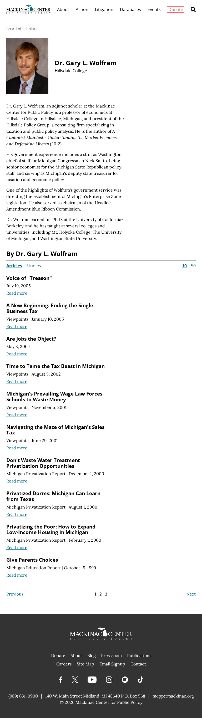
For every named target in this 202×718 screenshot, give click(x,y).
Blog (91, 655)
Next (191, 594)
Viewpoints (17, 319)
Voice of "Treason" (29, 277)
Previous (14, 594)
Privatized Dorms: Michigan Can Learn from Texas (53, 496)
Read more (16, 293)
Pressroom (111, 655)
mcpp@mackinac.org (173, 696)
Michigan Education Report (33, 567)
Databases (130, 9)
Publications (139, 655)
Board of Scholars (21, 28)
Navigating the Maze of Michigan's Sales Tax (55, 429)
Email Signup (112, 663)
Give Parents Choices (32, 559)
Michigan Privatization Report (35, 473)
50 (193, 266)
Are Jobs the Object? (31, 338)
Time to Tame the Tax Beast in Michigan (55, 366)
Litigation (104, 9)
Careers (64, 663)
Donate (175, 9)
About (63, 9)
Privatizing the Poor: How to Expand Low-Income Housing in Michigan (50, 529)
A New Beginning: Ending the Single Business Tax (49, 308)
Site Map (85, 663)
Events (154, 9)
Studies (33, 266)
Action (82, 9)
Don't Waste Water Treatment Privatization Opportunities (43, 463)
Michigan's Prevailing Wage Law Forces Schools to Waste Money (54, 396)
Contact (138, 663)
